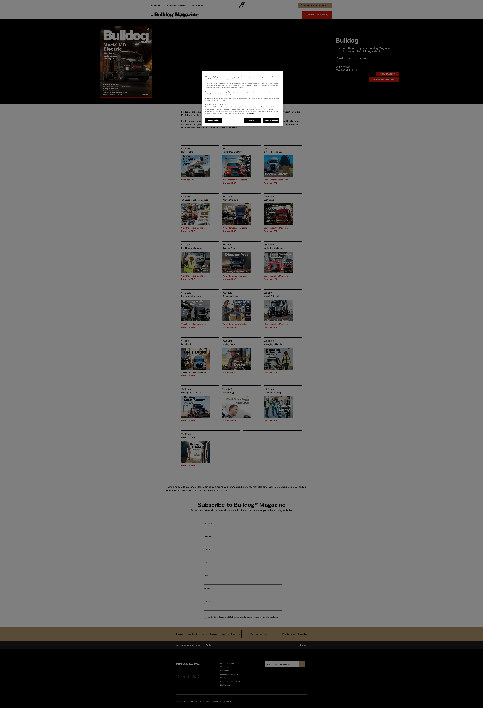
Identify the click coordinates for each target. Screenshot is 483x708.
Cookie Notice (249, 113)
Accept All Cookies (271, 120)
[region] (242, 98)
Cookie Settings (214, 120)
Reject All (252, 120)
